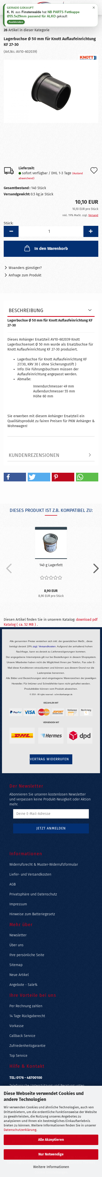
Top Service (18, 1056)
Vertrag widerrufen (49, 759)
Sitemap (16, 965)
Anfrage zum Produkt (25, 275)
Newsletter (17, 935)
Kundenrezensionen (34, 455)
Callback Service (22, 1036)
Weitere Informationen (51, 1167)
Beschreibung (26, 310)
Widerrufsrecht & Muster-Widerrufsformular (43, 864)
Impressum (18, 904)
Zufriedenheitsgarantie (27, 1046)
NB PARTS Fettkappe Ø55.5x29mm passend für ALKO (43, 14)
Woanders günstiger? (25, 268)
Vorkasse (16, 1026)
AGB (12, 884)
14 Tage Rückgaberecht (27, 1016)
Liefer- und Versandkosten (30, 874)
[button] (11, 231)
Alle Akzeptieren (51, 1140)
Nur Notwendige (51, 1154)
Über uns (16, 945)
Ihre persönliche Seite (26, 955)
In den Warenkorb (51, 248)
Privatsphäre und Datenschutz (33, 894)
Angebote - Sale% (23, 985)
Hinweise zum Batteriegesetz (32, 914)
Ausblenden (16, 22)
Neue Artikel (19, 975)
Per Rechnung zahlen (25, 1006)
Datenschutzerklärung (20, 1130)
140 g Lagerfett (51, 565)
